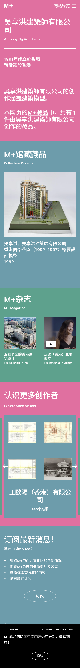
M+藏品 (38, 112)
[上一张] (5, 466)
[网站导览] (74, 6)
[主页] (8, 6)
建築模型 (33, 98)
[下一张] (74, 466)
